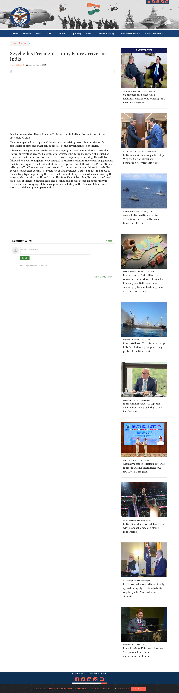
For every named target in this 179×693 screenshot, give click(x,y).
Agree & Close (138, 689)
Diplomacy (76, 33)
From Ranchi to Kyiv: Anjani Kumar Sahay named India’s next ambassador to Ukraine (143, 652)
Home (14, 43)
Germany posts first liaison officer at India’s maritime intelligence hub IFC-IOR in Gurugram (144, 468)
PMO (88, 33)
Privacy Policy (122, 688)
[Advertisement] (62, 210)
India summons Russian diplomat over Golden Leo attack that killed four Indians (142, 407)
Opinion (62, 33)
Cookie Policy (106, 688)
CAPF (49, 33)
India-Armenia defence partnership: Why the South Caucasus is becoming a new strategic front (143, 159)
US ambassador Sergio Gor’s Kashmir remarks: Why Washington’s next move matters (144, 99)
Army (15, 33)
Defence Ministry (106, 33)
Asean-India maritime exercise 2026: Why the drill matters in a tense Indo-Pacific (141, 219)
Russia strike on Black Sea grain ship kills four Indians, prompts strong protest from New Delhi (144, 347)
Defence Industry (129, 33)
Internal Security (152, 33)
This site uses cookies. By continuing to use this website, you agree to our (66, 688)
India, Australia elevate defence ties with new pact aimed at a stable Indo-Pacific (143, 528)
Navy (38, 33)
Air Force (27, 33)
